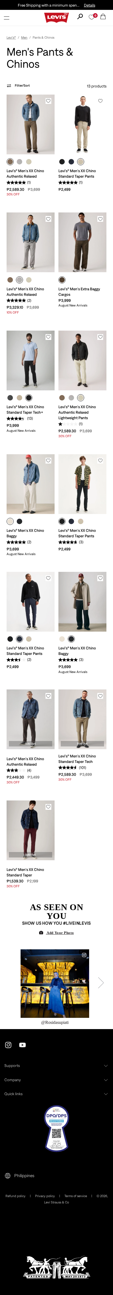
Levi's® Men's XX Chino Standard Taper (25, 872)
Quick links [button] (13, 1094)
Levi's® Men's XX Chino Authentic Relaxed (25, 173)
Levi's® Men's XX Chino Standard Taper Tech (77, 759)
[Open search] (80, 16)
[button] (6, 17)
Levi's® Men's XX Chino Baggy (25, 533)
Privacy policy (45, 1196)
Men (24, 37)
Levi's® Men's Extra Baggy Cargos (79, 292)
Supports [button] (12, 1065)
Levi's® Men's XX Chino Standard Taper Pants (77, 173)
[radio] (10, 161)
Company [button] (12, 1080)
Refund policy (15, 1196)
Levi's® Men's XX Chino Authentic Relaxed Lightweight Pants (77, 412)
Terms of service (75, 1196)
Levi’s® (11, 37)
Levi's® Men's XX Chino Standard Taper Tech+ (25, 409)
